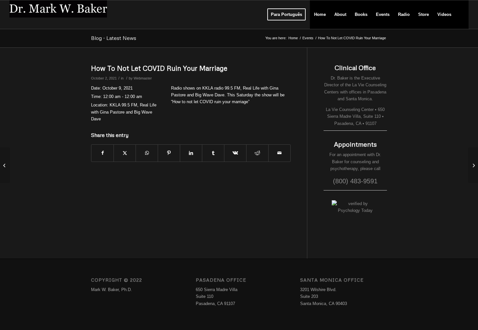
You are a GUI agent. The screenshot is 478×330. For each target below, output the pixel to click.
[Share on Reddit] (257, 153)
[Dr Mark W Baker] (58, 14)
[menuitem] (286, 14)
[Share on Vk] (235, 153)
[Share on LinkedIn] (191, 153)
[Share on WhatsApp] (147, 153)
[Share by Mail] (279, 153)
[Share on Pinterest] (169, 153)
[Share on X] (125, 153)
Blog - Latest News (113, 38)
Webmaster (143, 78)
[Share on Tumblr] (213, 153)
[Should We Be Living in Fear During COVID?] (5, 165)
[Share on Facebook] (102, 153)
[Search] (462, 14)
